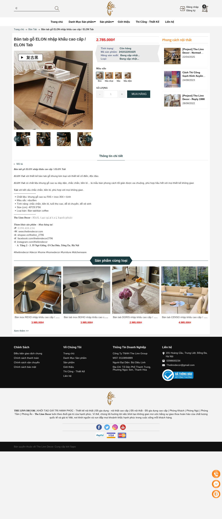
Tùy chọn (185, 291)
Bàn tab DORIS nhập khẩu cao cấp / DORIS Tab (139, 317)
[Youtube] (123, 427)
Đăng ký (190, 10)
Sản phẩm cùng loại (111, 260)
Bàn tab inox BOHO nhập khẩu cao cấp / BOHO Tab (92, 317)
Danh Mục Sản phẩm (75, 358)
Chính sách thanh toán (26, 358)
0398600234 (173, 360)
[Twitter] (107, 427)
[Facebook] (99, 427)
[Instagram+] (115, 427)
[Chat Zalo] (216, 494)
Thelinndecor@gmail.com (180, 365)
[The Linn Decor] (111, 8)
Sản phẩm (69, 362)
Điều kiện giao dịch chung (28, 353)
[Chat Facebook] (216, 484)
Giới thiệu (68, 367)
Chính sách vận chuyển (27, 362)
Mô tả (19, 163)
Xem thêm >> (21, 330)
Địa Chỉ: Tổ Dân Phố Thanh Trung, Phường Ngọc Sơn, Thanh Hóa (132, 368)
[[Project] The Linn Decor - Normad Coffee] (172, 56)
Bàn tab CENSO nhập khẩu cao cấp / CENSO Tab (189, 317)
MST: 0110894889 (123, 358)
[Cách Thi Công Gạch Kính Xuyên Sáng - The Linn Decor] (172, 79)
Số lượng (102, 88)
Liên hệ (67, 376)
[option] (23, 139)
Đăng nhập (192, 7)
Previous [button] (17, 139)
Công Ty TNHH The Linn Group (130, 353)
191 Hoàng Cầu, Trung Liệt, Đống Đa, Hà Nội (186, 354)
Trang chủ (68, 353)
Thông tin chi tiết (111, 156)
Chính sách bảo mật (25, 367)
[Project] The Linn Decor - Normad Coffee (193, 53)
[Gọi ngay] (216, 474)
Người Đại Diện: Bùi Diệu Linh (129, 362)
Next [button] (89, 139)
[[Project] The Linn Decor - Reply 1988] (172, 100)
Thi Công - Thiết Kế (74, 371)
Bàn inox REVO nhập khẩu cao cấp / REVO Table (42, 317)
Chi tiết (184, 291)
